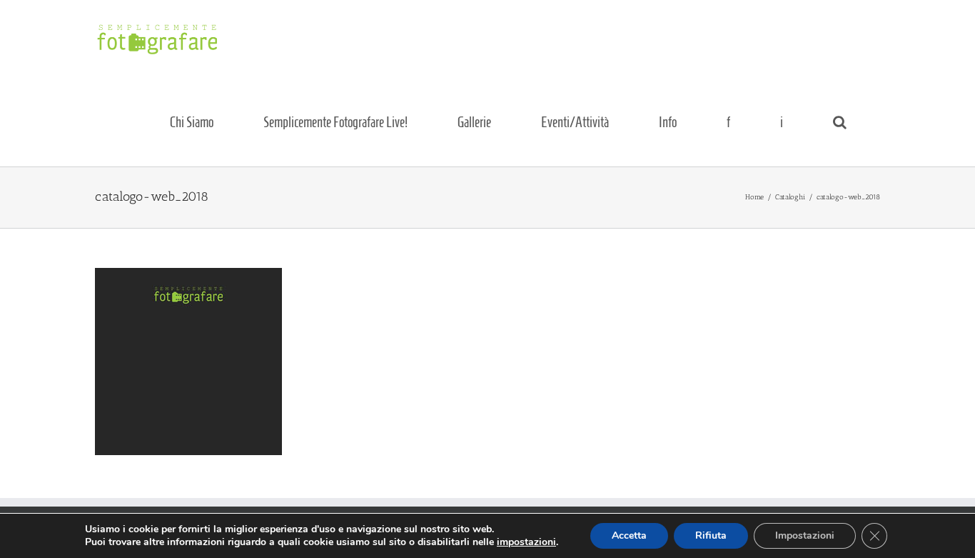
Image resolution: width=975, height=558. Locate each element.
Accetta (629, 535)
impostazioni (526, 542)
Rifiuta (711, 535)
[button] (839, 122)
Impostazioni (804, 535)
